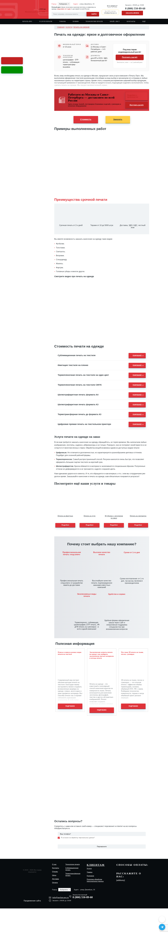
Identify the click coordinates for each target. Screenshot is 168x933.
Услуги (69, 27)
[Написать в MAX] (162, 919)
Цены (54, 875)
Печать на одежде (81, 27)
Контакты (131, 21)
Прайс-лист (115, 21)
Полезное (90, 876)
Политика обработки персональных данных (95, 880)
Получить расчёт (129, 57)
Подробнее (65, 525)
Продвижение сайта (32, 901)
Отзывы (55, 871)
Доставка (55, 879)
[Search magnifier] (93, 14)
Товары (62, 21)
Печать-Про (27, 21)
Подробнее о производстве (132, 96)
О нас (54, 864)
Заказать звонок (132, 13)
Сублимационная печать (71, 869)
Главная (60, 27)
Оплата (55, 882)
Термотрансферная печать (72, 874)
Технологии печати (94, 21)
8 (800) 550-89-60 (135, 8)
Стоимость (85, 119)
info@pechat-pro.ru (62, 828)
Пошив (76, 21)
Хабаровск (63, 4)
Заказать (117, 119)
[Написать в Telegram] (162, 927)
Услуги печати (45, 21)
